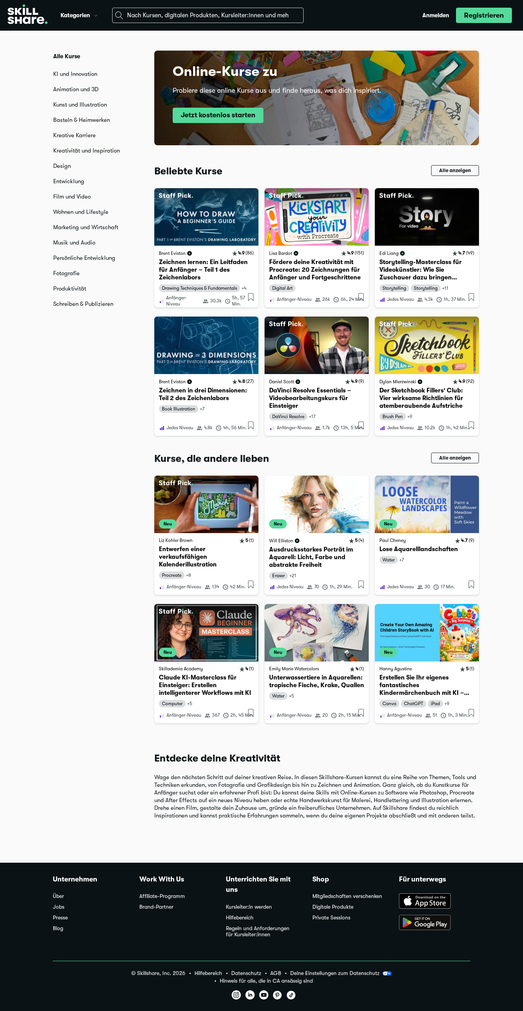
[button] (96, 14)
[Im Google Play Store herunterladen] (434, 923)
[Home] (27, 15)
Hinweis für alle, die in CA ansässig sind (266, 981)
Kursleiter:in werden (249, 907)
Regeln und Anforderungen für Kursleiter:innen (257, 931)
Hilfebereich (239, 918)
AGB (275, 973)
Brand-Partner (156, 907)
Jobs (58, 907)
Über (58, 896)
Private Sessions (331, 918)
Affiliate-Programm (162, 896)
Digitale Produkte (332, 907)
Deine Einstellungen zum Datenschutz (334, 973)
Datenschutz (246, 973)
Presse (60, 918)
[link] (206, 247)
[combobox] (208, 15)
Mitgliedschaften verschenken (347, 896)
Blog (58, 928)
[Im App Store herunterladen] (434, 901)
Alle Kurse (66, 56)
